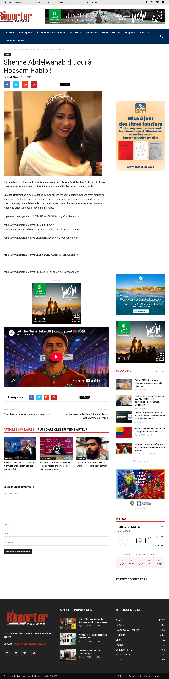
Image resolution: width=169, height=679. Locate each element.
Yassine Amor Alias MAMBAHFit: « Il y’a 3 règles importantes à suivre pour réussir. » (56, 465)
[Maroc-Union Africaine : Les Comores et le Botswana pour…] (68, 623)
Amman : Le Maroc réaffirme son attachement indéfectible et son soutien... (150, 447)
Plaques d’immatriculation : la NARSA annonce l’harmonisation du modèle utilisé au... (150, 416)
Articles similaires (19, 429)
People (129, 32)
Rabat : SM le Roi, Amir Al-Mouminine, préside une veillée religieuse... (149, 383)
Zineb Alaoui (12, 77)
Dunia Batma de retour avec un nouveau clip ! (28, 414)
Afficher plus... (139, 461)
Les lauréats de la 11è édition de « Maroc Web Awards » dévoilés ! (87, 416)
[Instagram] (152, 2)
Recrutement (74, 2)
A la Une (8, 458)
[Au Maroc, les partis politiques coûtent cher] (68, 639)
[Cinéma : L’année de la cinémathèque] (68, 655)
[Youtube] (162, 2)
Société (74, 32)
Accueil (10, 32)
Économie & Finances (49, 32)
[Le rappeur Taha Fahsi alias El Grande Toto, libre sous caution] (92, 448)
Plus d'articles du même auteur (62, 429)
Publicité (61, 2)
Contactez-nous (90, 2)
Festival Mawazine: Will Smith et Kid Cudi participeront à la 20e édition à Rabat (19, 465)
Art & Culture (109, 32)
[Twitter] (157, 2)
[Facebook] (146, 2)
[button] (161, 37)
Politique (24, 32)
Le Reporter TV (15, 40)
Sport (143, 32)
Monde (90, 32)
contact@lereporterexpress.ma (29, 643)
